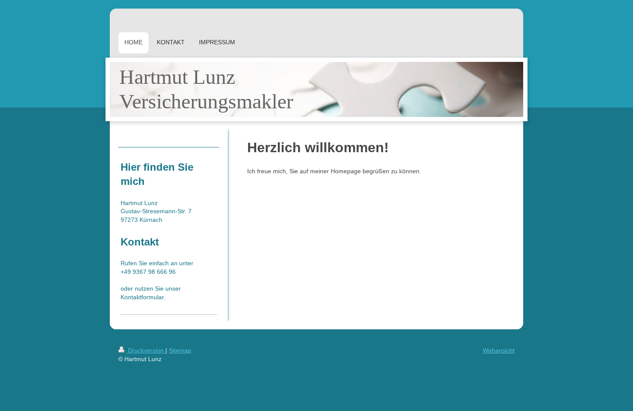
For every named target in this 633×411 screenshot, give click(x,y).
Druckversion (145, 350)
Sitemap (180, 350)
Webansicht (499, 350)
